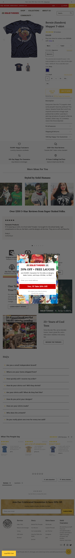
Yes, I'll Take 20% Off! (37, 286)
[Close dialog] (55, 256)
